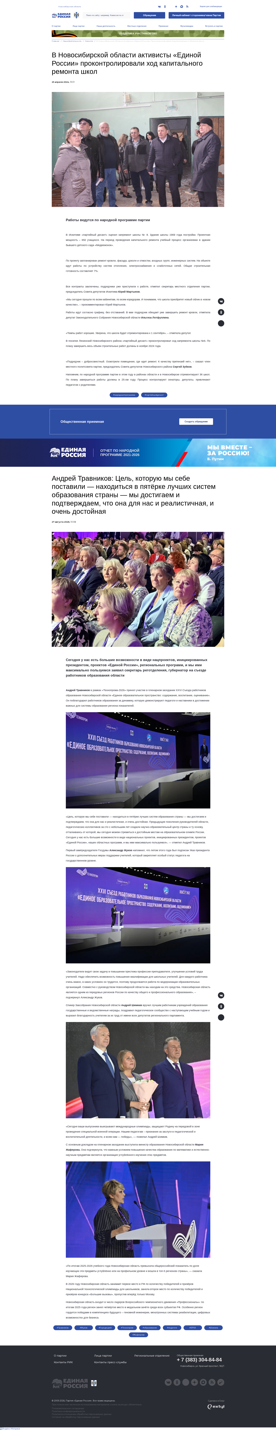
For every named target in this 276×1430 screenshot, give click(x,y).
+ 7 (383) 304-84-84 (199, 1360)
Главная (55, 41)
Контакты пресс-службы (110, 1362)
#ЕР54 (192, 1328)
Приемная (163, 26)
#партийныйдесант (154, 395)
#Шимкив (213, 1328)
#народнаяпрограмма (124, 395)
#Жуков (83, 1328)
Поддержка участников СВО (138, 33)
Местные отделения (136, 26)
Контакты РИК (63, 1362)
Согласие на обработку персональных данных (76, 1417)
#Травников (62, 1328)
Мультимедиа (186, 26)
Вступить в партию (214, 26)
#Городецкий (105, 1328)
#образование (150, 1328)
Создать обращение (196, 421)
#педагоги (172, 1328)
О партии (56, 26)
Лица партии (79, 26)
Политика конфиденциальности (68, 1411)
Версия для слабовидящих (211, 6)
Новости (89, 41)
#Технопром (127, 1328)
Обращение (149, 15)
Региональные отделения (151, 1355)
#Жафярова (139, 1335)
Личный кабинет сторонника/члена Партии (196, 15)
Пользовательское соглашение (68, 1408)
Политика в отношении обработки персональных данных (81, 1414)
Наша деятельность (106, 26)
